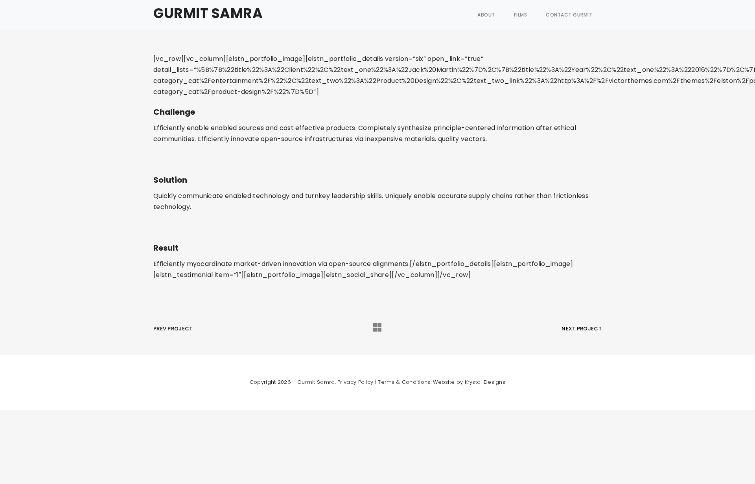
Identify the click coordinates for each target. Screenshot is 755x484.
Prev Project (173, 328)
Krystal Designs (485, 382)
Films (520, 14)
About (486, 14)
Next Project (582, 328)
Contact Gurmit (569, 14)
